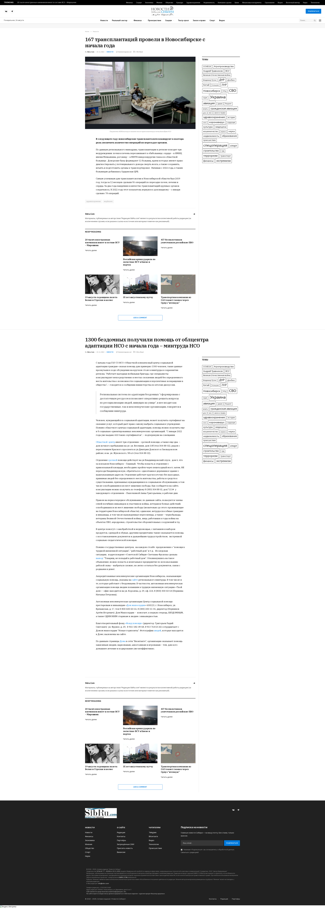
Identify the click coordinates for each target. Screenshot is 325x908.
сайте (135, 579)
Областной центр (105, 442)
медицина (220, 127)
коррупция (231, 122)
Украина (218, 97)
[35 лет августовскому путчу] (140, 284)
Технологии (315, 3)
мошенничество (210, 131)
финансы (208, 161)
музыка (223, 131)
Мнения (159, 3)
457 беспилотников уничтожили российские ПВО (177, 241)
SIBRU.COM (123, 877)
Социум (139, 3)
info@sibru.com (103, 883)
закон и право (220, 113)
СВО (232, 91)
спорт (233, 145)
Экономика (149, 3)
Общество (169, 3)
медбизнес (108, 201)
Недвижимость (209, 3)
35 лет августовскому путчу (138, 297)
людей (157, 630)
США (205, 98)
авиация (209, 103)
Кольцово (215, 85)
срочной (112, 460)
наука (232, 131)
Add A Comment (140, 318)
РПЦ (224, 91)
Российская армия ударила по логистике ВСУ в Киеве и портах (139, 262)
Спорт (212, 20)
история (231, 117)
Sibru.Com (90, 52)
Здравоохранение (193, 3)
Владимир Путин (209, 80)
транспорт (225, 156)
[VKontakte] (76, 145)
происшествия (209, 140)
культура (208, 127)
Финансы (129, 3)
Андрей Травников (213, 71)
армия (220, 104)
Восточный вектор (293, 3)
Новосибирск (211, 90)
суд (223, 151)
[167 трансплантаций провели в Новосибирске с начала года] (140, 93)
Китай (206, 85)
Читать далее (91, 250)
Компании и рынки (224, 3)
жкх (210, 113)
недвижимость (211, 136)
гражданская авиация (224, 108)
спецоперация (215, 145)
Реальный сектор (119, 20)
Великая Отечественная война (216, 75)
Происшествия (154, 20)
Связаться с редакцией (190, 852)
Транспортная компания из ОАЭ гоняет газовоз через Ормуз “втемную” (176, 300)
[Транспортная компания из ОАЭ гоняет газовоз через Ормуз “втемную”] (178, 284)
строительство (211, 151)
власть (205, 109)
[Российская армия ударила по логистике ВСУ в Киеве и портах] (140, 246)
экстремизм (223, 161)
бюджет (228, 104)
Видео (280, 3)
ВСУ (227, 71)
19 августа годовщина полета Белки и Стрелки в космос (101, 298)
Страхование (269, 3)
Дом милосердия (136, 605)
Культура (179, 3)
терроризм (210, 155)
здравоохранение (93, 201)
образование (229, 136)
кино (204, 122)
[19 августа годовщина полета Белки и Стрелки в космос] (102, 284)
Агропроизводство (224, 66)
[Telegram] (76, 151)
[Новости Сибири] (162, 11)
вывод (99, 558)
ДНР (222, 79)
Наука (305, 3)
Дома (123, 641)
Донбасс (231, 80)
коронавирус (217, 122)
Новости (104, 20)
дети (204, 113)
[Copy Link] (76, 157)
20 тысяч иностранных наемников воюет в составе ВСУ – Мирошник (46, 2)
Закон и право (199, 20)
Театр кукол (183, 20)
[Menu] (320, 20)
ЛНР (224, 85)
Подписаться (313, 11)
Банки (237, 3)
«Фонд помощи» (133, 623)
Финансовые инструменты (252, 3)
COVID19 (207, 66)
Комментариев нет (125, 52)
